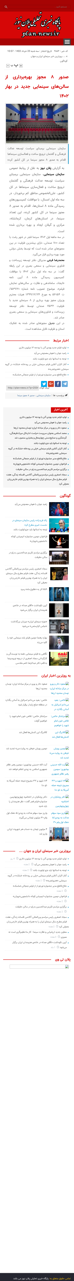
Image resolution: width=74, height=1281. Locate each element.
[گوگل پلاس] (51, 384)
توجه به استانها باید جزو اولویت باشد (50, 359)
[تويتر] (44, 384)
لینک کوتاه (44, 388)
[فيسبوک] (58, 384)
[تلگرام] (65, 384)
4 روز (12, 859)
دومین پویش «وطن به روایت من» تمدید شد (26, 748)
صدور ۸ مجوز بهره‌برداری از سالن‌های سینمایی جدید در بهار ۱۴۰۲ (36, 86)
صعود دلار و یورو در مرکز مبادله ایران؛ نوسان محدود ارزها (40, 428)
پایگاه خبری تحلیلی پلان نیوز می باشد (31, 1278)
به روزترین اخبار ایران (56, 675)
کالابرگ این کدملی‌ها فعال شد (33, 732)
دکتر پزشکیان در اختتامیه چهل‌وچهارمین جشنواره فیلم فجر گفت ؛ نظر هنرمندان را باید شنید (28, 801)
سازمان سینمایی (44, 395)
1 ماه (53, 947)
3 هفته (53, 937)
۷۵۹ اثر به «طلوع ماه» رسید (34, 589)
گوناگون (63, 61)
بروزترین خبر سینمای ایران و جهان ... (48, 56)
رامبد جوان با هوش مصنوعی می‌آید (50, 353)
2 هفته (27, 864)
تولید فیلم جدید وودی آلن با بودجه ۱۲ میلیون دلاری (43, 347)
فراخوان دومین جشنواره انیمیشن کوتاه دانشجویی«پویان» (40, 464)
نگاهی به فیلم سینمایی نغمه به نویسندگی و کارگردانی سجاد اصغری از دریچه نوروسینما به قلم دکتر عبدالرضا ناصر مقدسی (27, 658)
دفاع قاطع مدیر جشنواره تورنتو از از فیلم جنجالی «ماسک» (40, 375)
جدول (52, 323)
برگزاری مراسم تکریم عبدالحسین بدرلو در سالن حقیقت (41, 469)
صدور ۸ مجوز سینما (26, 395)
